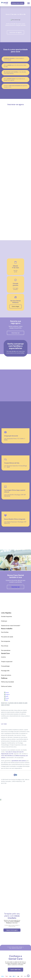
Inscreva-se (15, 333)
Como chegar (15, 306)
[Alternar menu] (28, 3)
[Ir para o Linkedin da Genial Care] (6, 692)
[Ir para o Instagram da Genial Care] (7, 694)
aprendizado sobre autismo (19, 760)
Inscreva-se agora (16, 32)
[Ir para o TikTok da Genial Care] (6, 700)
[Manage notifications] (28, 975)
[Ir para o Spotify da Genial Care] (6, 696)
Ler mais (4, 724)
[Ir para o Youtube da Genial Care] (6, 698)
